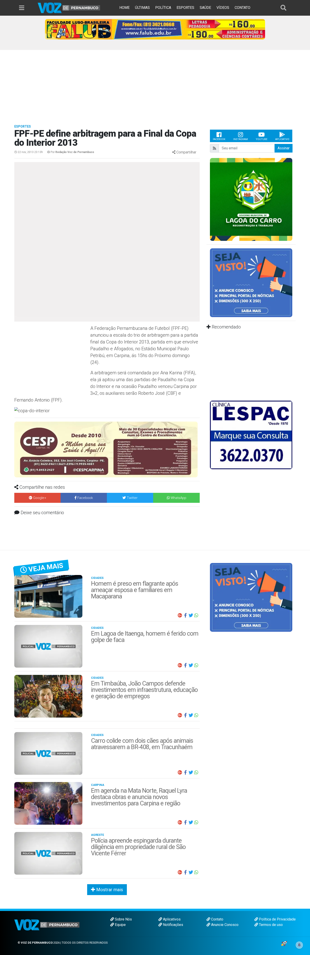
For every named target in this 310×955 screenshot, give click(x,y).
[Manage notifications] (299, 945)
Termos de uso (270, 925)
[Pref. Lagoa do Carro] (251, 199)
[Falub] (155, 29)
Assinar (284, 148)
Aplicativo (282, 139)
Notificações (172, 925)
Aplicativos (171, 919)
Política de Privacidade (277, 919)
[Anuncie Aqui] (251, 282)
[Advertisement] (155, 84)
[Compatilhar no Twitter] (191, 615)
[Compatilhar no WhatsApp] (196, 615)
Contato (216, 919)
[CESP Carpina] (106, 449)
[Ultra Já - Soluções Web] (284, 943)
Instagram (240, 139)
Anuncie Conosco (224, 925)
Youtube (261, 139)
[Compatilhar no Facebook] (185, 615)
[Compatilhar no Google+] (180, 615)
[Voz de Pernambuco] (69, 7)
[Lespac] (251, 434)
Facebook (219, 139)
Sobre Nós (123, 919)
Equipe (120, 925)
